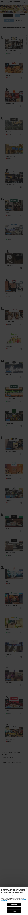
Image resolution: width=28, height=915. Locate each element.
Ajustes (14, 911)
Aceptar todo (14, 904)
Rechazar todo (14, 908)
